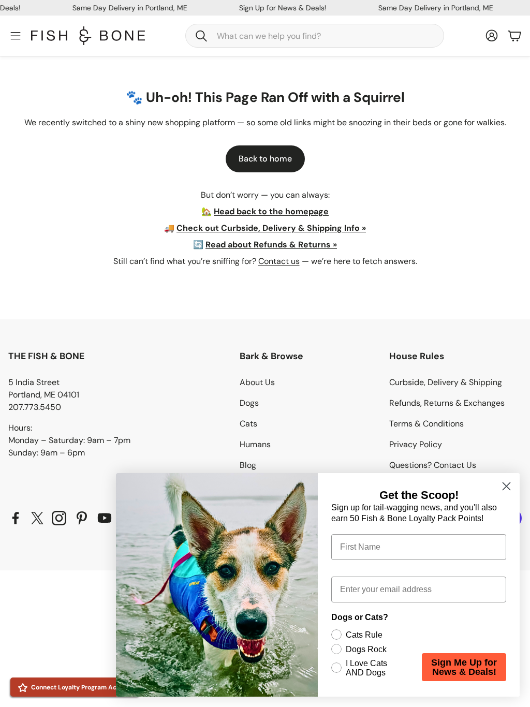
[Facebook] (15, 518)
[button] (315, 35)
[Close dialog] (506, 486)
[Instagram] (59, 518)
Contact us (279, 261)
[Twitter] (37, 518)
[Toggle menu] (15, 35)
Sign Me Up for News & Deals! (464, 667)
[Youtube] (104, 518)
